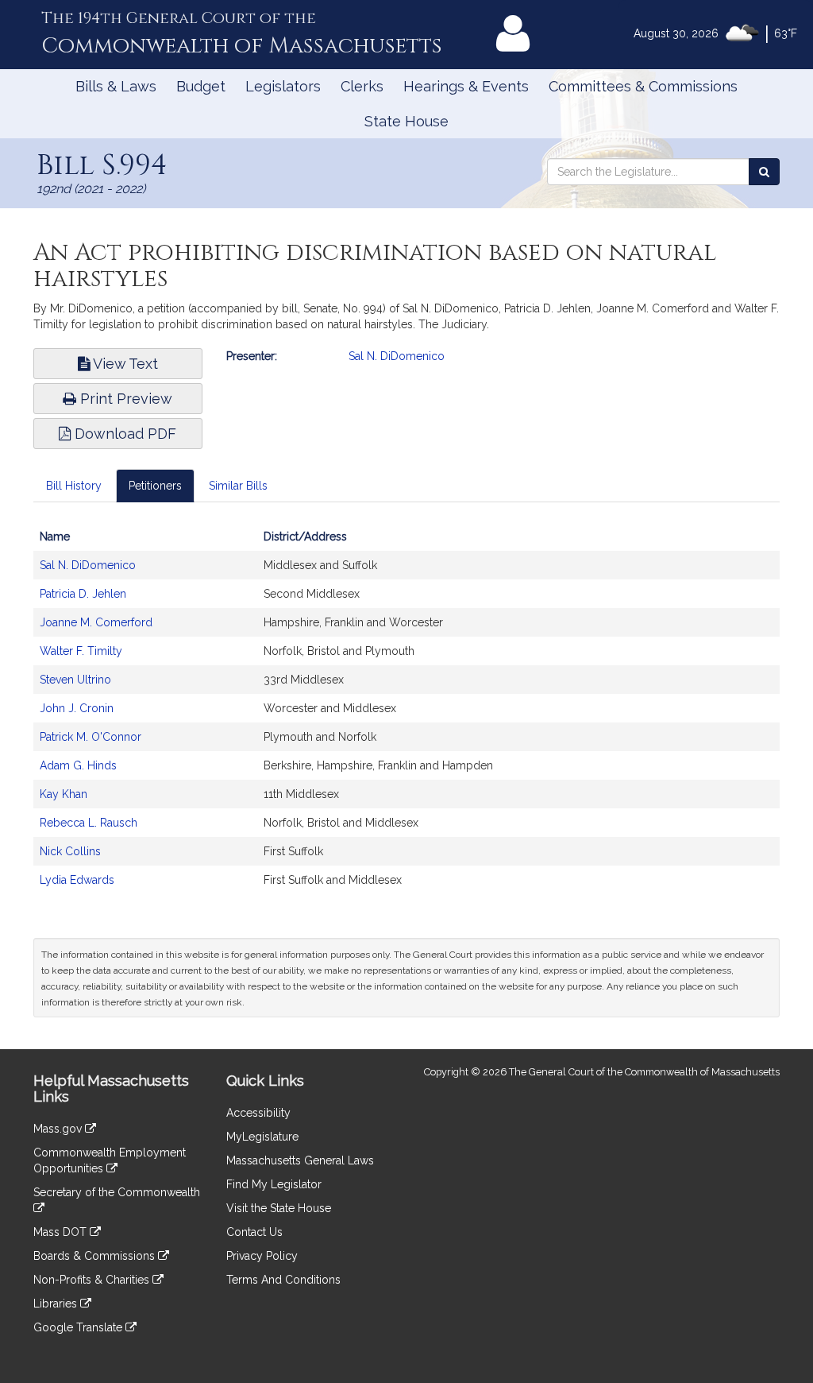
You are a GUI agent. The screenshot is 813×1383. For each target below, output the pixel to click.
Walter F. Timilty (81, 651)
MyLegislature (262, 1136)
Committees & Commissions (643, 86)
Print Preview (124, 398)
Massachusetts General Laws (300, 1160)
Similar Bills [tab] (238, 485)
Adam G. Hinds (78, 765)
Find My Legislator (274, 1184)
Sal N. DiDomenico (397, 356)
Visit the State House (278, 1208)
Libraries (56, 1303)
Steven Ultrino (75, 679)
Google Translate (79, 1327)
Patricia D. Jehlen (83, 593)
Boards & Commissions (95, 1255)
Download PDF (123, 433)
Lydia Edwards (77, 880)
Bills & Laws (115, 86)
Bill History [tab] (74, 485)
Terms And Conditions (283, 1279)
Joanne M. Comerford (96, 622)
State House (406, 121)
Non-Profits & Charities (92, 1279)
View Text (124, 363)
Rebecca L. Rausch (88, 822)
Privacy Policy (262, 1255)
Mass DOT (61, 1232)
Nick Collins (70, 851)
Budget (200, 86)
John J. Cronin (77, 708)
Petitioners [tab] (155, 485)
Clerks (362, 86)
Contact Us (254, 1232)
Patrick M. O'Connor (90, 736)
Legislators (283, 86)
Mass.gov (59, 1128)
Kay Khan (63, 794)
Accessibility (258, 1112)
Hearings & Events (466, 86)
